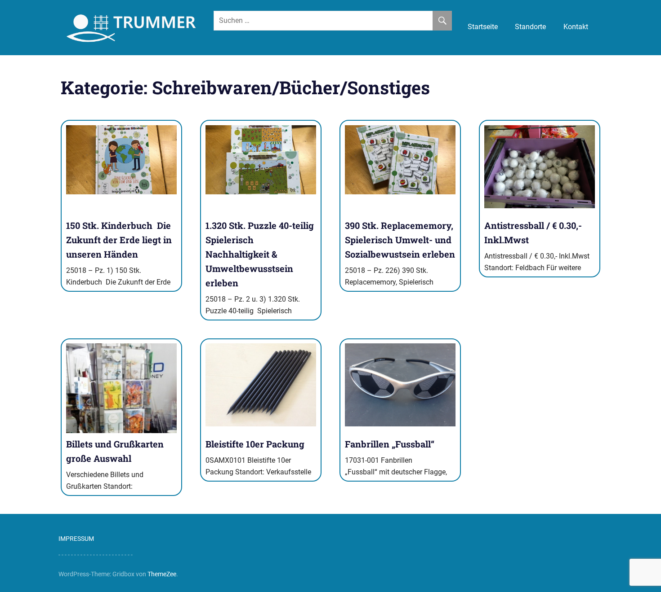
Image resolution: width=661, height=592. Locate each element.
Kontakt (575, 26)
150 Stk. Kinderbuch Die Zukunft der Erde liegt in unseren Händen (119, 239)
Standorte (530, 26)
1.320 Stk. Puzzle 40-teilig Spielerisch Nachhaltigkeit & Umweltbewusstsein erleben (260, 254)
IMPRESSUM (76, 538)
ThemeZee (161, 574)
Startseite (483, 26)
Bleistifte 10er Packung (254, 444)
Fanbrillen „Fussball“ (389, 444)
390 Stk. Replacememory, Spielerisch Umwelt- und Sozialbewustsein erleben (400, 239)
